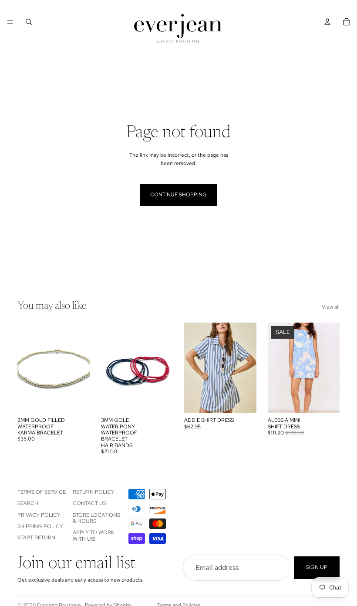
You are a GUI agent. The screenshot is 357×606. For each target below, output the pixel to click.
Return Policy (94, 491)
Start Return (36, 538)
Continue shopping (178, 194)
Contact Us (89, 503)
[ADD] (76, 399)
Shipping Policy (40, 526)
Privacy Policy (39, 515)
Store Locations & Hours (96, 518)
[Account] (327, 21)
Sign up (316, 567)
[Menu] (10, 22)
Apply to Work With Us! (93, 535)
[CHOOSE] (159, 399)
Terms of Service (41, 491)
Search (27, 503)
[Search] (28, 21)
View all (331, 306)
